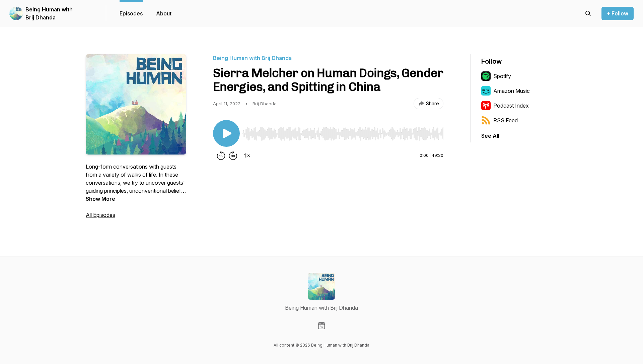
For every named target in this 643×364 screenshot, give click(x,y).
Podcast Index (511, 105)
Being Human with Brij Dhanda (49, 13)
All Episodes (100, 214)
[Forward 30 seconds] (233, 155)
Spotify (502, 76)
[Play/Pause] (226, 133)
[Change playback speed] (247, 155)
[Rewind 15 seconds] (221, 155)
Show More (100, 198)
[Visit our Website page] (321, 325)
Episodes (131, 13)
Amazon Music (511, 90)
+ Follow (617, 13)
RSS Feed (505, 120)
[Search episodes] (588, 13)
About (163, 13)
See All (490, 135)
